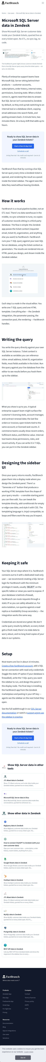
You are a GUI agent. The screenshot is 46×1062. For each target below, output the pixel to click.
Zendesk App (7, 994)
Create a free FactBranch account (17, 665)
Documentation (8, 1023)
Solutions (6, 1038)
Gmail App (6, 1005)
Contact (27, 994)
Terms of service (30, 998)
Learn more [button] (28, 1052)
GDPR (27, 1005)
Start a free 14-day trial (23, 146)
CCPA (26, 1009)
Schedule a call (23, 151)
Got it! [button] (23, 1058)
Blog (4, 1027)
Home (4, 13)
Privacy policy (29, 1001)
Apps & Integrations (9, 1031)
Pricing (5, 1012)
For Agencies (7, 1009)
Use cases (11, 13)
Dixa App (5, 998)
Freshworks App (8, 1001)
